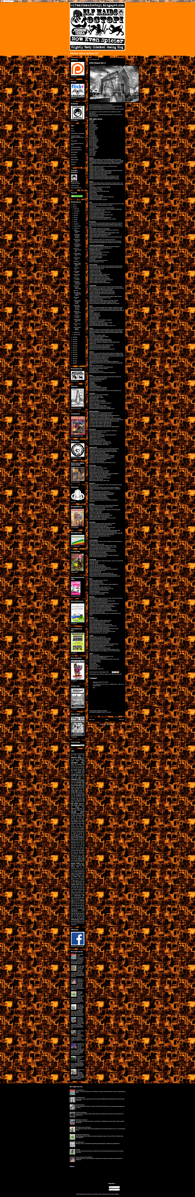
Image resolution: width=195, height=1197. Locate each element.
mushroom (73, 858)
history (72, 837)
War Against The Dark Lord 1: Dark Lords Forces (80, 1045)
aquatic (72, 764)
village (77, 915)
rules (74, 883)
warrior (80, 916)
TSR (76, 907)
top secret (79, 902)
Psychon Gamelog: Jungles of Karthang (77, 328)
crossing (80, 790)
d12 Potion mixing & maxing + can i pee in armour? (80, 967)
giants (78, 826)
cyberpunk (80, 793)
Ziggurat (72, 924)
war (74, 916)
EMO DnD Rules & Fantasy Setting (77, 133)
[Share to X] (115, 672)
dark (72, 795)
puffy (79, 875)
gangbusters (73, 823)
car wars (82, 779)
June (75, 219)
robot (74, 878)
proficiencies (80, 871)
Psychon (73, 875)
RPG (120, 674)
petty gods (77, 870)
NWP (81, 861)
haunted (80, 833)
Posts (111, 1187)
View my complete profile (76, 187)
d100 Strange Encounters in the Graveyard (77, 282)
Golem (74, 831)
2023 (74, 356)
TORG (78, 903)
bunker (72, 777)
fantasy (79, 815)
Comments (112, 1189)
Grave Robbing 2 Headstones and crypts (77, 236)
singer (72, 889)
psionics (72, 873)
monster (75, 857)
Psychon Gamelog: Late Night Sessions (77, 302)
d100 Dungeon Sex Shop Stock (80, 1018)
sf (83, 886)
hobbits (77, 837)
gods (83, 829)
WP (75, 923)
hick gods (81, 836)
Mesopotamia (81, 852)
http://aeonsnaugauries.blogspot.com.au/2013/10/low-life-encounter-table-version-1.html (106, 109)
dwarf (81, 808)
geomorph (73, 826)
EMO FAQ (72, 131)
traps (74, 905)
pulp (83, 875)
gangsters (80, 823)
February (76, 211)
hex (81, 834)
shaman (74, 887)
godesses (79, 829)
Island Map (78, 1149)
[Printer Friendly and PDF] (77, 196)
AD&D (81, 754)
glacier (83, 826)
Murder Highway (74, 152)
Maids (72, 847)
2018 (74, 346)
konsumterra (73, 842)
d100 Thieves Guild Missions (81, 1112)
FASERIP (80, 817)
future (82, 820)
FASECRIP (73, 817)
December (76, 334)
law (79, 842)
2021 (74, 352)
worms (72, 923)
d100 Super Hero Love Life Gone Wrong (83, 1127)
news (72, 861)
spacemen (79, 891)
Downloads (73, 164)
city (75, 789)
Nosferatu (77, 861)
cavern (80, 784)
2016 (74, 341)
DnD (72, 803)
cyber (74, 793)
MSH (81, 857)
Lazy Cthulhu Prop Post (80, 1097)
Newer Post (92, 719)
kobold (81, 841)
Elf (81, 810)
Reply (94, 687)
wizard (74, 921)
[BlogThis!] (114, 672)
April (75, 215)
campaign (106, 674)
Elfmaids (73, 812)
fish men (77, 818)
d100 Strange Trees (76, 297)
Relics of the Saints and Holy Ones (77, 250)
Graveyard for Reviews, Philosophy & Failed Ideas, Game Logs (77, 137)
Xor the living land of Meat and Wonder (77, 144)
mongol (78, 855)
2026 (74, 363)
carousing (79, 781)
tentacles (82, 900)
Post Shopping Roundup (76, 271)
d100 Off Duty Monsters (80, 1105)
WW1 (79, 923)
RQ (79, 881)
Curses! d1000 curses (80, 955)
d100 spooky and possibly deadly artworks (77, 294)
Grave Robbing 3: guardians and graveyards (77, 245)
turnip (72, 908)
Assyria (76, 767)
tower (83, 903)
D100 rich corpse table (77, 324)
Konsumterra (76, 182)
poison (83, 870)
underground (74, 910)
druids (83, 805)
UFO (76, 908)
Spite (83, 892)
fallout (74, 815)
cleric (81, 789)
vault (77, 913)
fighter (72, 818)
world (81, 921)
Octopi (73, 863)
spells (79, 892)
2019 (74, 348)
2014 (74, 337)
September (76, 226)
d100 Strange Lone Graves (77, 278)
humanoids (76, 839)
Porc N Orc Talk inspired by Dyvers (80, 1058)
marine (77, 847)
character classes (74, 787)
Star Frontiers (75, 894)
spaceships (73, 892)
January (75, 209)
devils (72, 800)
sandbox (73, 884)
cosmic (109, 674)
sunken (78, 897)
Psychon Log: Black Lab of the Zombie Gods (80, 980)
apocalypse (102, 674)
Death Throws (76, 261)
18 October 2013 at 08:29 (103, 682)
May (75, 217)
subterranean (77, 896)
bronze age (82, 774)
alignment (94, 674)
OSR (80, 865)
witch (83, 919)
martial (72, 849)
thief (75, 902)
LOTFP (77, 844)
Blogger (117, 1194)
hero (77, 834)
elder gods (74, 810)
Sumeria (72, 897)
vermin (81, 913)
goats (78, 828)
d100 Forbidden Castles (77, 258)
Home (107, 719)
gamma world (77, 822)
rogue (78, 878)
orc (75, 865)
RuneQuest (80, 883)
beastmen (78, 772)
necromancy (79, 860)
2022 (74, 354)
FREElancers (75, 820)
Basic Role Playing (76, 771)
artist (81, 766)
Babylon (82, 767)
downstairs (81, 804)
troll (73, 907)
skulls (76, 889)
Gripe (83, 831)
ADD (72, 755)
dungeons (73, 808)
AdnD (79, 755)
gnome (74, 828)
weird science (80, 918)
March (75, 213)
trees (83, 905)
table (72, 900)
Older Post (121, 719)
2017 (74, 343)
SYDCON (77, 899)
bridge (76, 774)
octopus (82, 864)
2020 (74, 350)
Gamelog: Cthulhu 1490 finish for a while (77, 264)
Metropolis (76, 853)
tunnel (81, 907)
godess (74, 829)
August (75, 224)
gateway (72, 825)
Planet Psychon (74, 141)
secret (80, 886)
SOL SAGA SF (73, 154)
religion (82, 876)
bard (81, 769)
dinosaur (72, 801)
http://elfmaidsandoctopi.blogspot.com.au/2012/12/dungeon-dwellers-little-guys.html (105, 106)
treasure (79, 905)
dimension (114, 674)
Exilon (83, 813)
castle (72, 782)
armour (72, 766)
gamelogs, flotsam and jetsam (77, 231)
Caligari (79, 777)
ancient (97, 674)
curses (83, 792)
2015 (74, 339)
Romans (74, 879)
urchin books (80, 911)
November (76, 332)
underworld (73, 911)
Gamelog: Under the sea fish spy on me (77, 254)
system (82, 899)
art (77, 766)
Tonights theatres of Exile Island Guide (77, 320)
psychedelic (79, 873)
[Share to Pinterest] (118, 672)
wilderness (76, 920)
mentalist (75, 852)
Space (72, 891)
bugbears (80, 775)
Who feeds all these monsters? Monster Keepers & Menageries (80, 1006)
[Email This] (112, 672)
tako (76, 900)
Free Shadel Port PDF (80, 1142)
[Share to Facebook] (117, 672)
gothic (78, 831)
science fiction (74, 886)
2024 (74, 358)
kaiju (72, 841)
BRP (74, 775)
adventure (74, 757)
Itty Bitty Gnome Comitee (80, 1031)
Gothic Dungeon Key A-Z (77, 275)
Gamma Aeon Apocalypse (76, 147)
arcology (79, 764)
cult (79, 792)
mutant (79, 858)
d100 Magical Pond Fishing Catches (80, 993)
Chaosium (79, 785)
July (75, 221)
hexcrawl (117, 674)
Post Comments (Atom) (109, 724)
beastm (72, 772)
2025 (74, 361)
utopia (72, 913)
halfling (74, 833)
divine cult (80, 801)
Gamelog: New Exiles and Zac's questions (77, 312)
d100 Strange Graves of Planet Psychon (77, 287)
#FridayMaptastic (74, 754)
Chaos (72, 785)
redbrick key (106, 111)
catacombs (78, 782)
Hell (72, 834)
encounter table (75, 814)
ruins (83, 881)
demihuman (73, 798)
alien (76, 759)
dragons (76, 805)
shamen (80, 887)
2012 (74, 204)
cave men (73, 784)
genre (80, 825)
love (81, 844)
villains (83, 915)
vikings (72, 915)
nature (72, 860)
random (75, 876)
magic (72, 845)
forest (83, 818)
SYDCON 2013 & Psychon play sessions (77, 240)
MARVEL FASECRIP (74, 159)
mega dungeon (81, 850)
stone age (82, 894)
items (81, 839)
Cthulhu (73, 792)
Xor (82, 923)
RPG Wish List (74, 162)
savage (80, 884)
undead (80, 908)
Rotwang (82, 879)
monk (83, 855)
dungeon (77, 807)
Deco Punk (80, 797)
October (75, 228)
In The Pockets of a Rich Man (77, 316)
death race (73, 797)
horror (82, 838)
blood (72, 774)
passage (72, 868)
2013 (74, 207)
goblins (83, 828)
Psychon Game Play (76, 268)
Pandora (73, 867)
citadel (82, 787)
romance (82, 878)
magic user (79, 845)
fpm (110, 1194)
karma (77, 841)
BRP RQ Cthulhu (74, 157)
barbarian (75, 769)
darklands (78, 795)
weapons (72, 918)
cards (74, 781)
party (81, 867)
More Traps (76, 290)
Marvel (77, 849)
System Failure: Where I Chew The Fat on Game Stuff (77, 307)
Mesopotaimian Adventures (76, 149)
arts (72, 767)
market (81, 847)
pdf (77, 868)
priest (74, 871)
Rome (78, 879)
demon (80, 798)
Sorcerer (80, 889)
